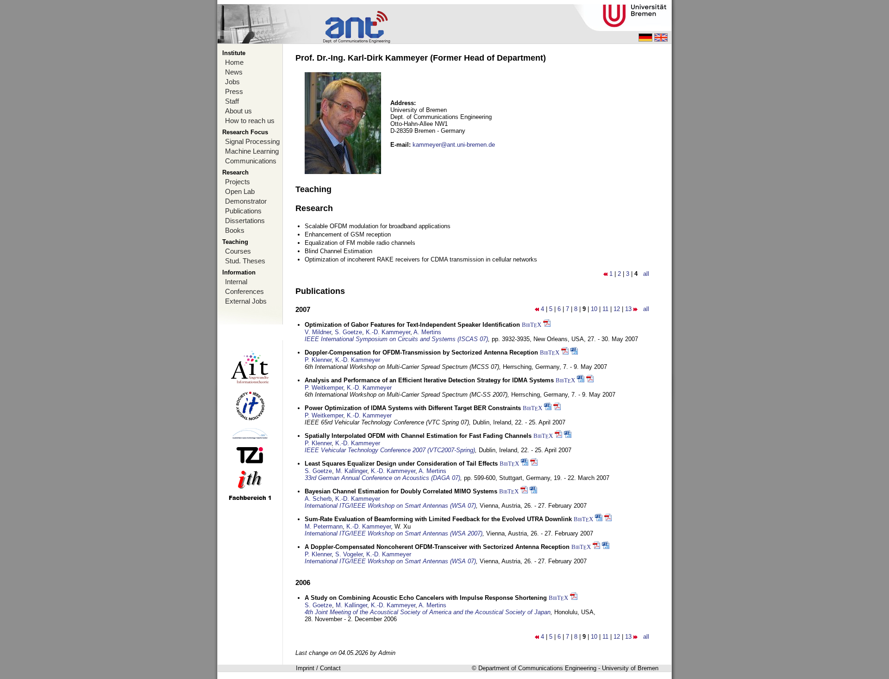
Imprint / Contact (318, 668)
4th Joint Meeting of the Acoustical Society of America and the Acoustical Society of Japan (428, 612)
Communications (250, 161)
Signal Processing (252, 141)
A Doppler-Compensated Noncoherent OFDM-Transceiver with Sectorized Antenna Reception (437, 546)
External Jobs (246, 301)
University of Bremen (630, 668)
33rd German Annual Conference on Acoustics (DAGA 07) (382, 477)
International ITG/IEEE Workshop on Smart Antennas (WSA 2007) (393, 533)
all (646, 273)
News (234, 72)
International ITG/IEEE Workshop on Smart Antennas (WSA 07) (390, 505)
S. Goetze (348, 332)
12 (617, 308)
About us (238, 111)
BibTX (531, 324)
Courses (238, 251)
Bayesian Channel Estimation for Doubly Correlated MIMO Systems (401, 491)
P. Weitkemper (324, 387)
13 (628, 308)
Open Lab (240, 191)
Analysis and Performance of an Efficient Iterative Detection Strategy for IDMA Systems (429, 380)
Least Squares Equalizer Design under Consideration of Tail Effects (401, 463)
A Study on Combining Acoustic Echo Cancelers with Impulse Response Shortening (426, 597)
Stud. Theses (245, 261)
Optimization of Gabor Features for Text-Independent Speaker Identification (412, 324)
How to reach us (250, 121)
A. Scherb (318, 498)
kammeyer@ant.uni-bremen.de (454, 144)
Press (234, 91)
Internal (236, 282)
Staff (232, 101)
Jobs (232, 82)
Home (234, 62)
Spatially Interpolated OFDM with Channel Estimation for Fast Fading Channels (418, 435)
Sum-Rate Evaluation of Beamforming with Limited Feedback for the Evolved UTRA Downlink (438, 519)
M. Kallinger (351, 470)
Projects (237, 182)
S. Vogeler (349, 554)
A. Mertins (427, 332)
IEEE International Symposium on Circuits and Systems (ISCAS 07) (396, 339)
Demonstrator (246, 201)
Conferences (244, 291)
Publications (243, 211)
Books (234, 230)
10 (594, 308)
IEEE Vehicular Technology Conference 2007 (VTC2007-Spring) (390, 450)
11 (605, 308)
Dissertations (245, 220)
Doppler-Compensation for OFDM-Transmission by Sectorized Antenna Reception (421, 352)
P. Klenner (318, 359)
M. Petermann (324, 526)
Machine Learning (252, 151)
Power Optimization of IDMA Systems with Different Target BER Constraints (413, 408)
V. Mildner (318, 332)
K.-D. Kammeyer (388, 332)
